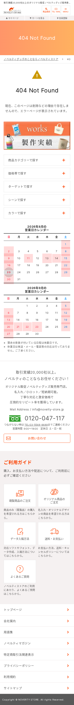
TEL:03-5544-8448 (36, 424)
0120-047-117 (45, 418)
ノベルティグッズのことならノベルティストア (31, 59)
